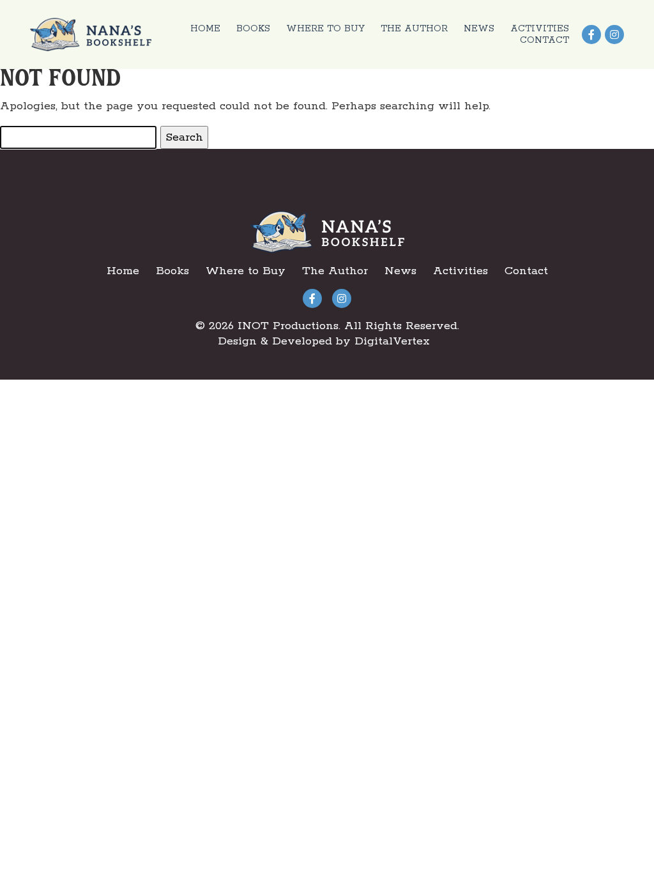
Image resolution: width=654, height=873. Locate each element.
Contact (544, 40)
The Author (414, 29)
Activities (539, 29)
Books (253, 29)
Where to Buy (325, 29)
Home (205, 29)
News (479, 29)
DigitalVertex (392, 341)
